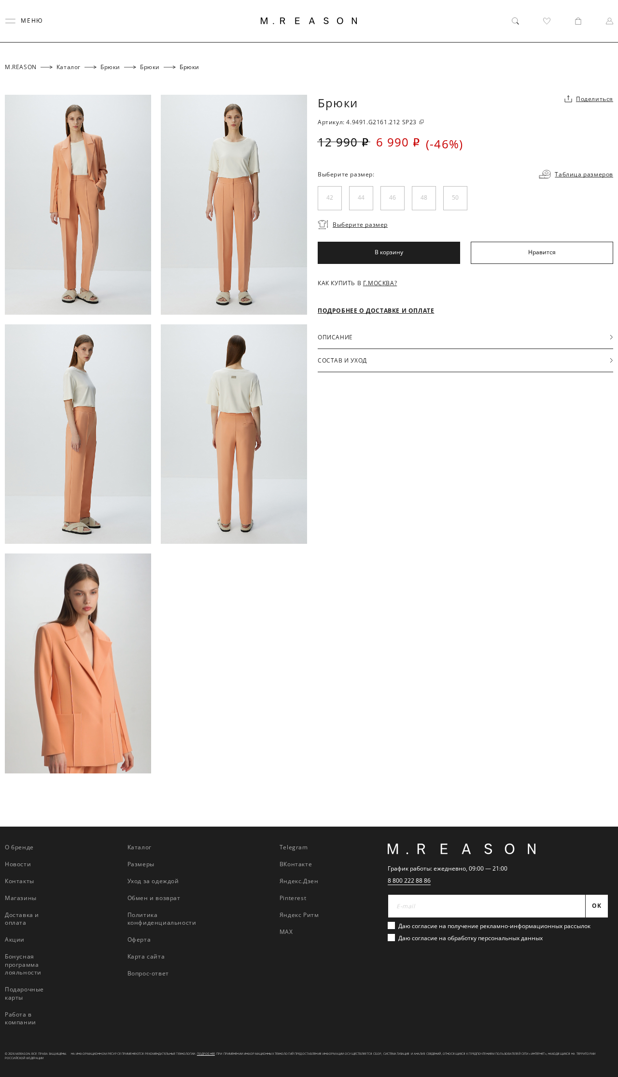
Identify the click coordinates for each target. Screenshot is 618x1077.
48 (424, 198)
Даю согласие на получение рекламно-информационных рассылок (494, 926)
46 (392, 198)
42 (329, 198)
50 (455, 198)
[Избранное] (546, 21)
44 (361, 198)
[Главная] (309, 20)
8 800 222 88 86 (409, 880)
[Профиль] (609, 21)
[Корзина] (578, 21)
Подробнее (206, 1054)
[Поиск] (515, 21)
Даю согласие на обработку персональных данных (470, 938)
